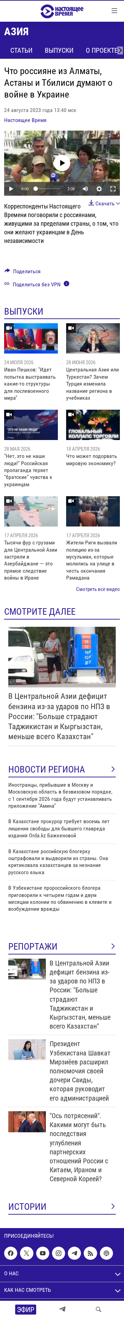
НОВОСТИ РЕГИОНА (46, 769)
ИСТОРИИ (27, 1206)
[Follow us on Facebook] (10, 1253)
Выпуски (59, 50)
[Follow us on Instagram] (58, 1253)
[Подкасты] (106, 1253)
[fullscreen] (113, 189)
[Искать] (98, 1309)
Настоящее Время (25, 120)
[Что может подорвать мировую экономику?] (93, 425)
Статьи (21, 50)
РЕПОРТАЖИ (33, 946)
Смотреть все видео (98, 589)
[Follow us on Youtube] (42, 1253)
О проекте (102, 50)
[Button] (22, 273)
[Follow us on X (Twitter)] (26, 1253)
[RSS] (90, 1253)
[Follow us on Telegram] (74, 1253)
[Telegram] (62, 1309)
